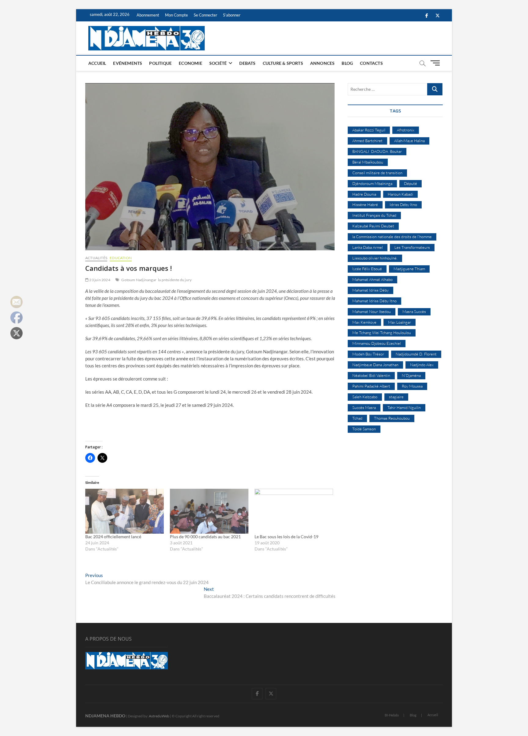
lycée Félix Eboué (367, 268)
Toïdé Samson (364, 428)
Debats (247, 63)
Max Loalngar (399, 322)
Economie (190, 63)
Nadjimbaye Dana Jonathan (375, 364)
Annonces (322, 63)
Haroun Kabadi (400, 194)
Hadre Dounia (364, 194)
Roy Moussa (412, 386)
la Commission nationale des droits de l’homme (392, 236)
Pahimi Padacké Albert (371, 386)
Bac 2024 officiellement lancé (113, 536)
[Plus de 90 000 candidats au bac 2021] (209, 511)
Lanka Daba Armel (367, 247)
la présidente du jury (175, 280)
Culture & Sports (283, 63)
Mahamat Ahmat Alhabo (372, 279)
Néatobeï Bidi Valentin (371, 375)
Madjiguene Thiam (409, 268)
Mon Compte (176, 15)
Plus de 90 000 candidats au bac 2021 (205, 536)
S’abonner (231, 15)
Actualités (96, 258)
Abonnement (148, 15)
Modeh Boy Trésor (368, 353)
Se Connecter (205, 15)
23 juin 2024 (99, 280)
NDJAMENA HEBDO (105, 715)
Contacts (371, 63)
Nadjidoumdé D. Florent (416, 353)
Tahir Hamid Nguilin (404, 407)
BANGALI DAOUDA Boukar (377, 151)
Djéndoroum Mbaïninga (372, 183)
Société (218, 63)
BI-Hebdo (392, 715)
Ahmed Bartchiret (367, 140)
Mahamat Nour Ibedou (371, 311)
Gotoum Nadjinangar (138, 280)
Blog (347, 63)
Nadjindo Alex (422, 364)
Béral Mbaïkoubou (367, 162)
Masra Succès (414, 311)
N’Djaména (411, 375)
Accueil (97, 63)
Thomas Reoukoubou (392, 418)
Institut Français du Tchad (374, 215)
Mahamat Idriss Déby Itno (374, 300)
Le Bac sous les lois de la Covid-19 (286, 536)
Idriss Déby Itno (403, 204)
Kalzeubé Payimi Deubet (373, 225)
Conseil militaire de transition (377, 172)
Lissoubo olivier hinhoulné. (375, 258)
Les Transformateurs (412, 247)
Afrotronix (405, 129)
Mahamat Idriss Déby (370, 290)
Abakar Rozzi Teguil (368, 129)
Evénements (127, 63)
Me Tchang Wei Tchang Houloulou (381, 332)
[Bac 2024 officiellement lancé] (124, 511)
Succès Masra (364, 407)
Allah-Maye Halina (409, 140)
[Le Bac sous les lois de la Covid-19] (294, 511)
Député (410, 183)
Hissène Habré (365, 204)
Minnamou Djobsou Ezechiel (376, 343)
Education (121, 258)
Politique (160, 63)
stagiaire (396, 396)
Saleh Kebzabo (364, 396)
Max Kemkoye (364, 322)
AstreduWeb (159, 716)
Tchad (357, 418)
